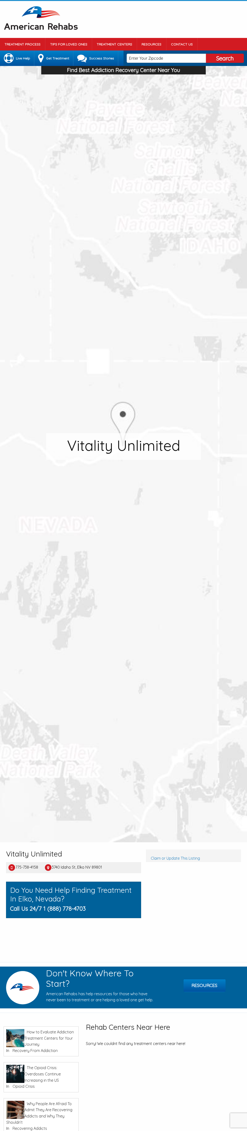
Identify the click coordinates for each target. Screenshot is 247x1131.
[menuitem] (22, 44)
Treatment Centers (114, 44)
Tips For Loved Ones (68, 44)
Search (225, 58)
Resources (151, 44)
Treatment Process (23, 44)
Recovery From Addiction (35, 1050)
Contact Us (182, 44)
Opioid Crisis (24, 1086)
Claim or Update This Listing (175, 858)
